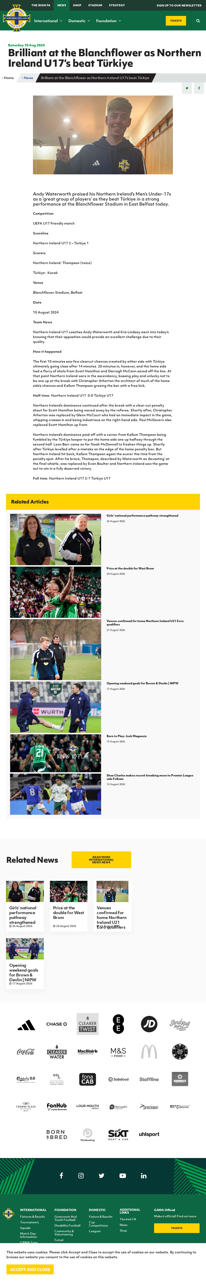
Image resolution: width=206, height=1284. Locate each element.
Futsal (59, 1240)
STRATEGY (117, 5)
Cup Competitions (98, 1223)
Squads (25, 1228)
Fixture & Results (100, 1216)
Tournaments (29, 1222)
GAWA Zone (29, 1242)
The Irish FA (40, 5)
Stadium (95, 5)
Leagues (95, 1231)
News (61, 5)
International (46, 20)
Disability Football (67, 1225)
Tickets (176, 1228)
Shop (77, 5)
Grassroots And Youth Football (66, 1218)
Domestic (77, 20)
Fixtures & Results (32, 1216)
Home (8, 78)
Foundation (106, 20)
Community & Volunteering (64, 1232)
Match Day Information (28, 1235)
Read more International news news (101, 859)
